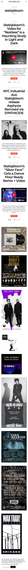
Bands (8, 87)
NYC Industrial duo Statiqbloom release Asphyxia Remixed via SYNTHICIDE (14, 102)
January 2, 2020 (10, 184)
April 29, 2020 (10, 116)
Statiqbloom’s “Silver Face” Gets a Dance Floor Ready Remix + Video (14, 173)
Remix (20, 87)
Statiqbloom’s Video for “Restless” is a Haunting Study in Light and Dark (14, 34)
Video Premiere (14, 21)
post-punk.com (17, 116)
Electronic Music (14, 87)
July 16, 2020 (10, 46)
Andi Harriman (17, 46)
